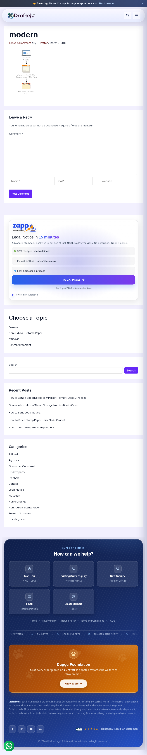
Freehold (14, 478)
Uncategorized (18, 519)
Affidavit (14, 339)
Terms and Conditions (92, 620)
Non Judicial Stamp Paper (24, 507)
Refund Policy (68, 620)
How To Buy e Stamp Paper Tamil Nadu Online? (37, 420)
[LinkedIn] (40, 729)
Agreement (16, 460)
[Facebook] (12, 729)
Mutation (14, 495)
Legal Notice (16, 489)
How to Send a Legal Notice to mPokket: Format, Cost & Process (47, 397)
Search (13, 364)
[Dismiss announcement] (142, 3)
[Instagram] (21, 729)
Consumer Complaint (22, 466)
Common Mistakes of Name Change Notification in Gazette (45, 405)
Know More (72, 683)
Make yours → (112, 3)
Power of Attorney (20, 513)
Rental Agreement (20, 345)
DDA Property (17, 472)
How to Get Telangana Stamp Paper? (31, 427)
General (13, 327)
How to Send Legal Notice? (25, 412)
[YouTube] (31, 729)
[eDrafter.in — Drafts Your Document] (21, 15)
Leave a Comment (20, 43)
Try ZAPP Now (73, 279)
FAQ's (112, 620)
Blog (34, 620)
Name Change (18, 501)
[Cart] (127, 15)
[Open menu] (136, 15)
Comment (16, 133)
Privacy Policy (49, 620)
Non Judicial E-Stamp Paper (25, 333)
